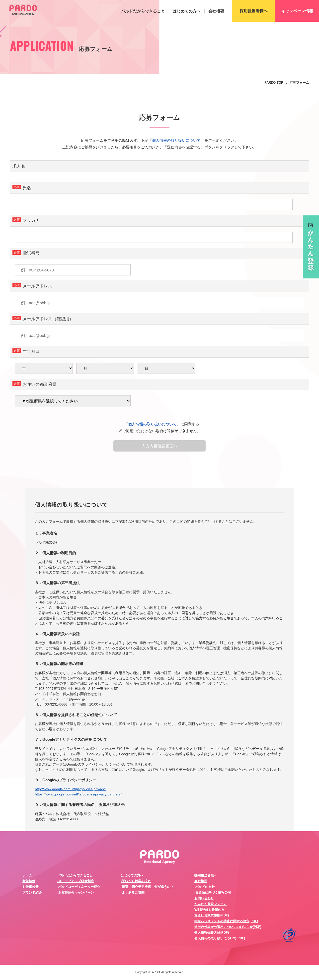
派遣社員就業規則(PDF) (211, 915)
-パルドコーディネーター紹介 (78, 887)
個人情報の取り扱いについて (176, 140)
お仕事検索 (30, 887)
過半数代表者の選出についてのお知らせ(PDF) (227, 927)
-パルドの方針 (204, 887)
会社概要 (216, 11)
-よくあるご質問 (133, 892)
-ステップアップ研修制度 (75, 881)
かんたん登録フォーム (210, 904)
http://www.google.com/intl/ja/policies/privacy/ (70, 789)
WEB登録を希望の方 (209, 910)
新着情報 (28, 881)
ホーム (27, 875)
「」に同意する (161, 424)
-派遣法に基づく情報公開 (212, 892)
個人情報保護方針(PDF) (211, 932)
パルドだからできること (143, 11)
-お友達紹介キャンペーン (75, 892)
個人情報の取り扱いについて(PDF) (219, 938)
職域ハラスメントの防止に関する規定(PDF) (226, 921)
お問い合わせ (204, 898)
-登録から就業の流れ (136, 881)
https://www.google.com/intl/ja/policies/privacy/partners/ (78, 794)
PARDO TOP (273, 82)
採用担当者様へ (205, 875)
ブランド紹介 (32, 892)
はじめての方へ (187, 11)
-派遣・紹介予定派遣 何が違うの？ (147, 887)
